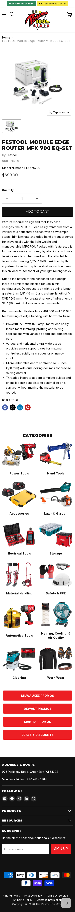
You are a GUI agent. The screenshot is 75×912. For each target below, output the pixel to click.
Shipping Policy (22, 899)
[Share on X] (13, 407)
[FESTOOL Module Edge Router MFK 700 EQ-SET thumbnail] (11, 126)
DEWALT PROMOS (37, 709)
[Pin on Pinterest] (28, 407)
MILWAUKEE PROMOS (37, 696)
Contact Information (49, 899)
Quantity (8, 190)
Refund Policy (11, 895)
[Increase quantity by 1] (37, 199)
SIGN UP (61, 849)
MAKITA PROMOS (37, 722)
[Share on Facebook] (5, 407)
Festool (11, 155)
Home (6, 37)
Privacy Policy (33, 895)
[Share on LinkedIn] (20, 407)
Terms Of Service (57, 895)
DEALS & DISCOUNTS (37, 735)
